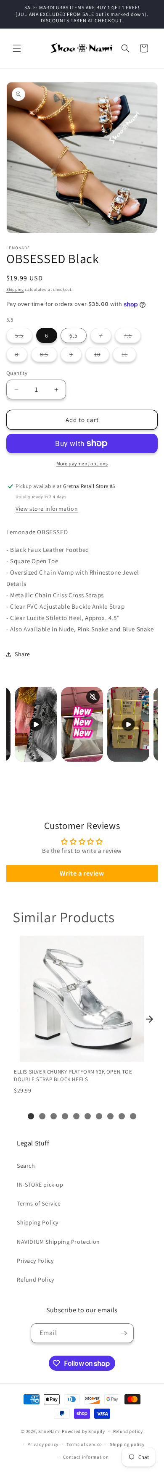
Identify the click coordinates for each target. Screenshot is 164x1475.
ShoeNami (49, 1431)
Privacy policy (42, 1444)
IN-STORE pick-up (40, 1184)
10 (101, 356)
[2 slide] (42, 1116)
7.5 (132, 337)
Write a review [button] (82, 873)
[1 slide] (31, 1116)
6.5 (73, 335)
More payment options (82, 463)
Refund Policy (35, 1279)
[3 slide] (53, 1116)
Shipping (15, 289)
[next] (149, 1019)
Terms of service (84, 1444)
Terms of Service (39, 1203)
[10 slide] (133, 1116)
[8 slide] (110, 1116)
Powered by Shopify (83, 1431)
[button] (17, 48)
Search (26, 1165)
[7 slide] (99, 1116)
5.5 (23, 337)
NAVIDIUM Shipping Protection (58, 1241)
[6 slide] (88, 1116)
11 (129, 356)
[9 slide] (122, 1116)
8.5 (48, 356)
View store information (47, 508)
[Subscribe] (124, 1333)
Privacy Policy (35, 1260)
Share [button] (22, 654)
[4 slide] (65, 1116)
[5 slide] (76, 1116)
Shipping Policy (37, 1222)
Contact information (85, 1457)
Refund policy (128, 1431)
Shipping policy (127, 1444)
